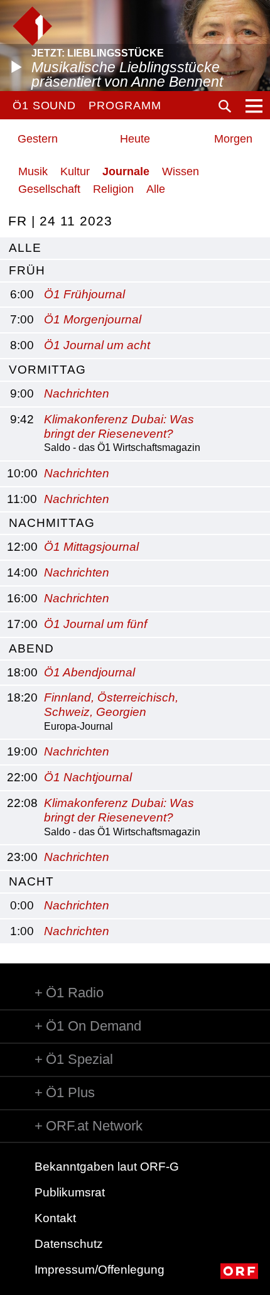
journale (125, 171)
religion (113, 189)
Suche (225, 106)
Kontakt (55, 1218)
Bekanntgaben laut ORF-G (107, 1166)
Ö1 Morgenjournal (92, 319)
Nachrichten (76, 393)
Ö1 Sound (44, 105)
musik (33, 171)
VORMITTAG (47, 369)
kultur (75, 171)
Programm (125, 105)
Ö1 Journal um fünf (95, 624)
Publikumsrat (70, 1192)
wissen (180, 171)
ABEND (31, 648)
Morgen (233, 139)
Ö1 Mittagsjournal (91, 546)
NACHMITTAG (52, 522)
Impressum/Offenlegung (100, 1269)
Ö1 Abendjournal (89, 672)
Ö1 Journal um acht (97, 345)
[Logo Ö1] (32, 26)
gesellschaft (49, 189)
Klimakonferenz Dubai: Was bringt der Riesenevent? (119, 426)
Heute (135, 139)
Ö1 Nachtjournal (88, 777)
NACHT (31, 881)
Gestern (38, 139)
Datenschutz (69, 1243)
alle (25, 247)
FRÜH (27, 270)
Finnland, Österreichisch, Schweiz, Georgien (111, 704)
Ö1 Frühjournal (84, 294)
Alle (155, 189)
